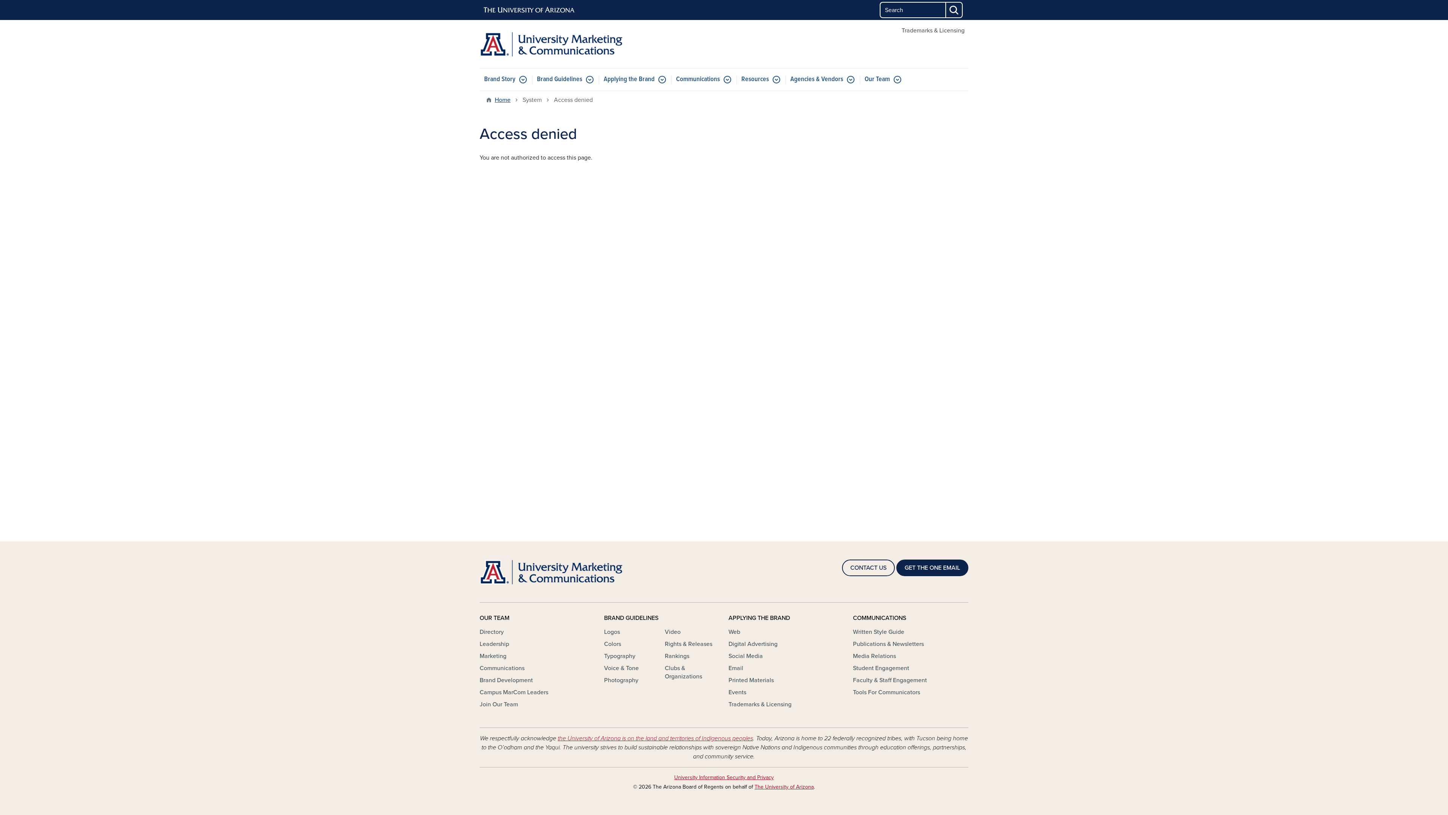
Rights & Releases (688, 644)
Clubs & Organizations (683, 672)
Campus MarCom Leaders (514, 692)
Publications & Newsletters (888, 644)
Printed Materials (751, 680)
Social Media (746, 656)
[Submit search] (954, 10)
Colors (612, 644)
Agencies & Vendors (816, 79)
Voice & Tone (621, 668)
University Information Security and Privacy (724, 777)
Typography (619, 656)
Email (736, 668)
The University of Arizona (784, 787)
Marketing (493, 656)
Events (737, 692)
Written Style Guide (878, 632)
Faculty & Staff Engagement (890, 680)
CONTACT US (868, 568)
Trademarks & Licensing (933, 30)
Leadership (494, 644)
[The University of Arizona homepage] (529, 10)
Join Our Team (499, 704)
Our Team (877, 79)
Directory (492, 632)
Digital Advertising (753, 644)
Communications (698, 79)
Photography (621, 680)
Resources (755, 79)
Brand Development (506, 680)
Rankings (677, 656)
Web (734, 632)
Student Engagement (881, 668)
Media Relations (874, 656)
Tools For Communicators (886, 692)
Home (503, 100)
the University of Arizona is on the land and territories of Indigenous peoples (655, 738)
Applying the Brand (629, 79)
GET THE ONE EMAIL (932, 568)
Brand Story (499, 79)
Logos (612, 632)
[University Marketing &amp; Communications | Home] (558, 44)
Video (673, 632)
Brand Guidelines (559, 79)
